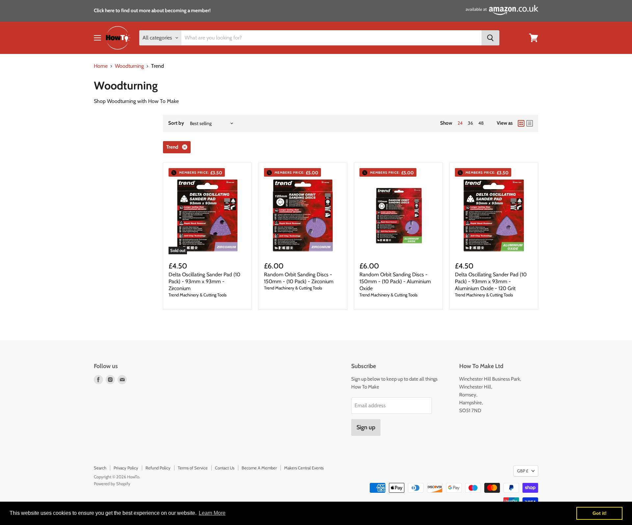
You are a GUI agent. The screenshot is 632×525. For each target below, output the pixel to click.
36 (470, 123)
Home (101, 66)
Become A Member (259, 467)
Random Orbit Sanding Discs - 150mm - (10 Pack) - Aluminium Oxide (395, 281)
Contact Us (224, 467)
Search (100, 467)
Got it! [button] (599, 513)
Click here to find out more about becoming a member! (152, 10)
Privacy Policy (126, 467)
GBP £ (522, 470)
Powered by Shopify (112, 483)
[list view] (529, 123)
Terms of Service (193, 467)
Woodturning (129, 66)
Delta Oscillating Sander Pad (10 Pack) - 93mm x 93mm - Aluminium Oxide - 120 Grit (491, 281)
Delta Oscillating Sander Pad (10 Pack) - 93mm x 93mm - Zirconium (204, 281)
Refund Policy (158, 467)
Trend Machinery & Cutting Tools (197, 294)
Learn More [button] (212, 513)
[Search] (490, 37)
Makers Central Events (304, 467)
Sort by (176, 123)
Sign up (365, 427)
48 (481, 123)
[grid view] (521, 123)
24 (460, 123)
